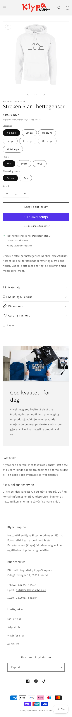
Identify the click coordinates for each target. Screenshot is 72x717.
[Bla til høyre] (44, 95)
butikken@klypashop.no (31, 590)
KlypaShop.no (32, 710)
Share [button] (10, 325)
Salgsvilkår (13, 627)
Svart (24, 163)
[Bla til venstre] (28, 95)
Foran (10, 178)
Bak (25, 178)
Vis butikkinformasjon (19, 245)
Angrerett (13, 644)
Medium (47, 132)
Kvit (9, 163)
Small (29, 132)
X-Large (27, 141)
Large (10, 141)
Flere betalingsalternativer (36, 225)
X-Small (11, 132)
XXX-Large (13, 149)
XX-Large (47, 141)
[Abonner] (60, 667)
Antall (6, 186)
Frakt (19, 120)
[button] (5, 8)
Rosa (40, 163)
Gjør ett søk (14, 619)
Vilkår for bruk (16, 635)
